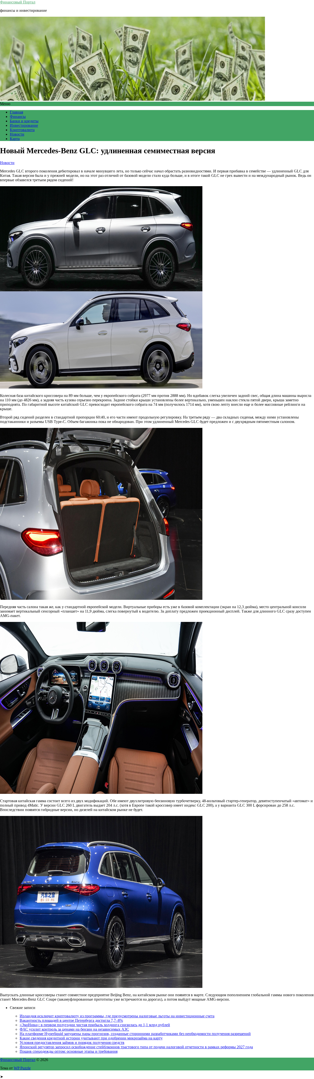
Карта (15, 139)
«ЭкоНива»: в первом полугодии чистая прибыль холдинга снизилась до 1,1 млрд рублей (95, 1025)
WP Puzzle (22, 1068)
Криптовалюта (22, 130)
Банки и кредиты (24, 121)
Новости (17, 134)
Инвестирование (24, 125)
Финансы (18, 116)
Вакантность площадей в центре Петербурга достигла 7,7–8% (71, 1020)
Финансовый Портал (17, 2)
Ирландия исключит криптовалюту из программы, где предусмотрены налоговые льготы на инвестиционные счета (117, 1016)
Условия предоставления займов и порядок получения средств (72, 1042)
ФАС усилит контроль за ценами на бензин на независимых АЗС (74, 1029)
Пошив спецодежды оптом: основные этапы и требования (69, 1051)
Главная (16, 112)
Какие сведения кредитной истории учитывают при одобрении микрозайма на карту (91, 1038)
